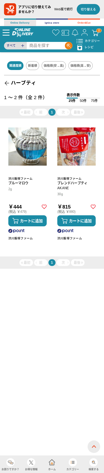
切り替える (88, 9)
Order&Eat (83, 22)
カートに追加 (31, 221)
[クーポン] (65, 32)
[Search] (68, 45)
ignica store (52, 22)
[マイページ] (84, 32)
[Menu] (6, 33)
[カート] (95, 32)
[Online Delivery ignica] (22, 32)
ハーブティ (23, 83)
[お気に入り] (56, 32)
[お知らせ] (75, 32)
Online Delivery (20, 22)
